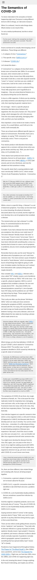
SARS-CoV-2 (20, 57)
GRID (30, 321)
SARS (29, 158)
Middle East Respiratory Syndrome (18, 364)
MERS (22, 160)
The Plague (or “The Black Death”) (12, 549)
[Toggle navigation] (18, 2)
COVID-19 (14, 61)
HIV (12, 274)
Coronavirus (21, 54)
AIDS (19, 274)
